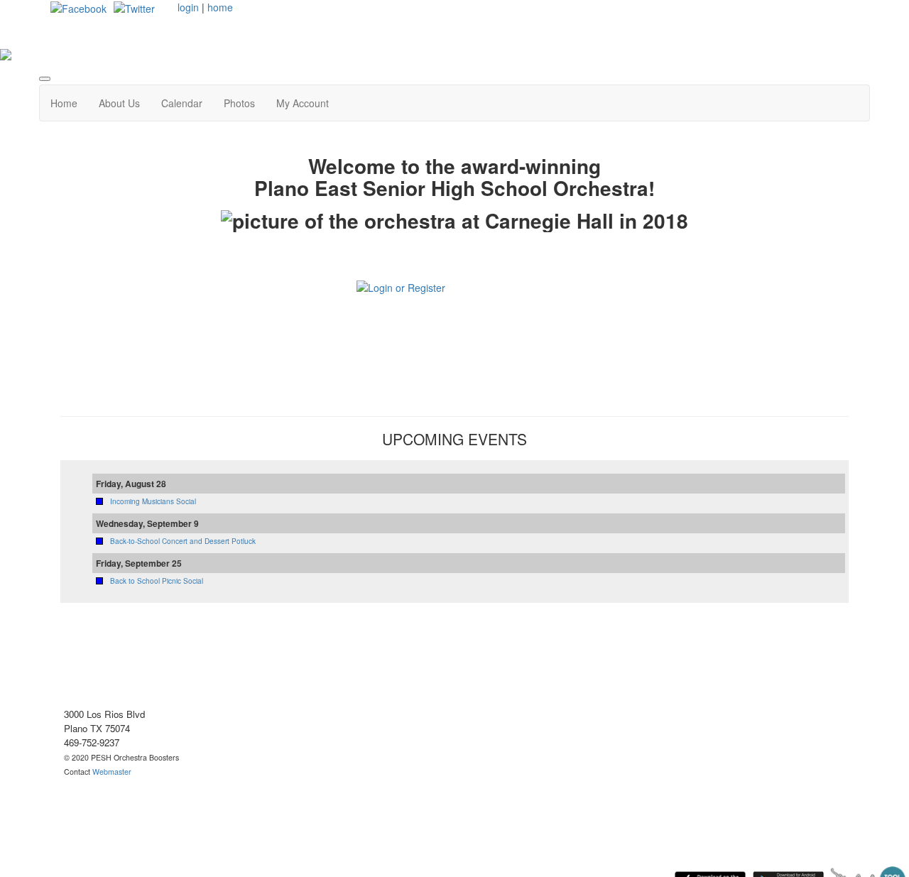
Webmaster (111, 771)
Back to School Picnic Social (156, 581)
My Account (302, 103)
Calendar (181, 103)
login (188, 7)
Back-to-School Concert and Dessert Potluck (183, 541)
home (220, 7)
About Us (119, 103)
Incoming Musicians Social (153, 501)
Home (63, 103)
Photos (239, 103)
